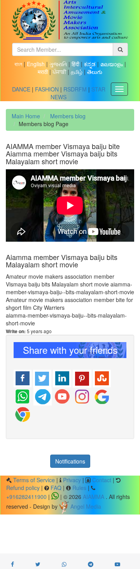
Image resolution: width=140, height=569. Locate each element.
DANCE (21, 89)
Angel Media (85, 506)
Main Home (26, 116)
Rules (79, 488)
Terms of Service (34, 480)
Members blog (67, 116)
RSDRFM (75, 89)
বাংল (19, 64)
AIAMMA (93, 497)
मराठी (43, 72)
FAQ (56, 488)
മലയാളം (112, 64)
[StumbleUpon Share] (102, 377)
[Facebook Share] (23, 377)
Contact (101, 480)
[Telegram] (42, 395)
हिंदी (76, 64)
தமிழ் (77, 72)
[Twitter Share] (42, 377)
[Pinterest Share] (82, 377)
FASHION (47, 89)
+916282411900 (26, 497)
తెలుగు (94, 72)
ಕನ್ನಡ (90, 64)
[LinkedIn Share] (62, 377)
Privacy (72, 480)
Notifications (70, 461)
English (36, 64)
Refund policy (23, 488)
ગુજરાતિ (58, 64)
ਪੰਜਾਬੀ (60, 72)
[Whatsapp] (23, 395)
